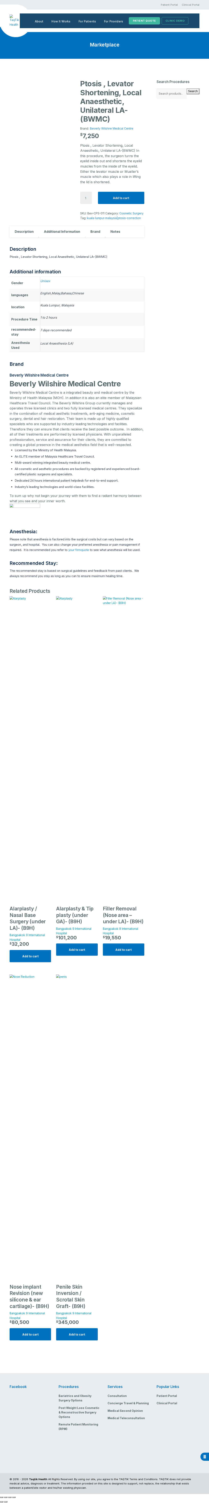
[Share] (9, 1497)
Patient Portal (169, 4)
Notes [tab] (115, 231)
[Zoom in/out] (1, 1497)
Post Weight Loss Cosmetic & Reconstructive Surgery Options (79, 1412)
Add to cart (121, 198)
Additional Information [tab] (62, 231)
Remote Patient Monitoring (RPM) (78, 1427)
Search (193, 91)
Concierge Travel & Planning (128, 1403)
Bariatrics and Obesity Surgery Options (75, 1398)
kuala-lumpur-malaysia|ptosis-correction (114, 218)
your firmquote (78, 550)
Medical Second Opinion (125, 1410)
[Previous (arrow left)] (1, 1501)
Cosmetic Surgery (131, 213)
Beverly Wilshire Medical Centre (111, 128)
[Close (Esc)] (14, 1497)
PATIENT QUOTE (144, 20)
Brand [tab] (95, 231)
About (39, 21)
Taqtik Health (38, 1479)
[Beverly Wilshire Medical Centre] (25, 511)
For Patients (87, 21)
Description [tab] (24, 231)
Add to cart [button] (30, 956)
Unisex (45, 281)
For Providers (113, 21)
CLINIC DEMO (175, 20)
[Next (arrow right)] (5, 1501)
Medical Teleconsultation (126, 1418)
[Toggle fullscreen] (5, 1497)
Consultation (117, 1396)
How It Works (60, 21)
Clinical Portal (190, 4)
